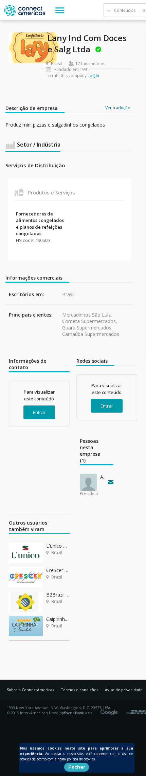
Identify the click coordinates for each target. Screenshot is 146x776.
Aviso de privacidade (124, 689)
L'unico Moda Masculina (58, 546)
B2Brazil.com (58, 594)
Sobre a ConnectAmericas (30, 689)
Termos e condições (79, 689)
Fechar (76, 767)
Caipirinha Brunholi (58, 619)
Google (110, 710)
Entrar (39, 412)
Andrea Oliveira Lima (102, 477)
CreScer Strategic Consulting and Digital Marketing (58, 570)
